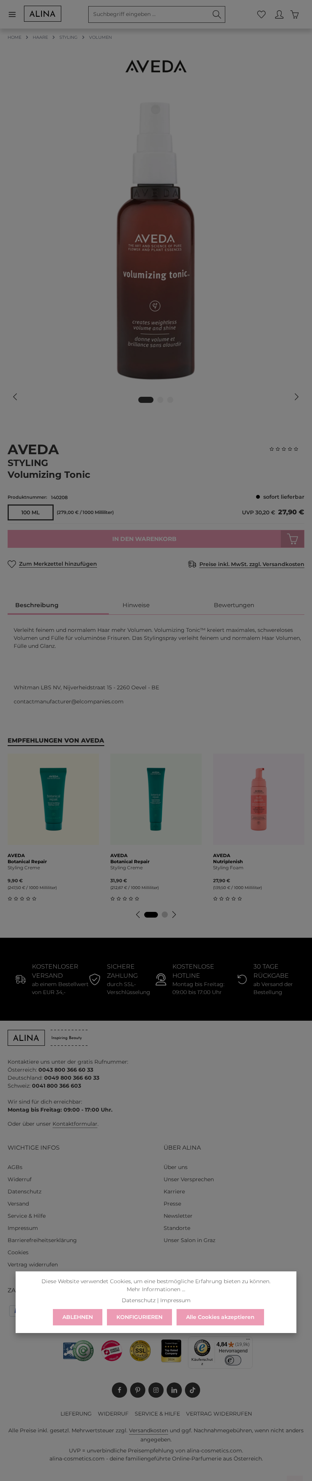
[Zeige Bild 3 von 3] (170, 400)
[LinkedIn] (174, 1390)
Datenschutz (24, 1191)
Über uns (176, 1167)
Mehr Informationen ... (156, 1289)
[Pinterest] (137, 1390)
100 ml (30, 512)
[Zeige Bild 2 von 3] (161, 400)
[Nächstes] (296, 397)
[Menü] (16, 14)
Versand (18, 1203)
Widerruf (20, 1179)
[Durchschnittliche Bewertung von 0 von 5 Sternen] (286, 449)
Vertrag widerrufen (33, 1264)
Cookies (18, 1252)
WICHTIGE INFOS (33, 1147)
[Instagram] (156, 1390)
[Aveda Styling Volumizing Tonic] (156, 241)
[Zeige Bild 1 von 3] (146, 400)
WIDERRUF (113, 1413)
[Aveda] (156, 66)
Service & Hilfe (27, 1215)
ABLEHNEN (77, 1317)
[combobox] (148, 14)
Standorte (177, 1228)
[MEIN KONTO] (279, 14)
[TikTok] (192, 1390)
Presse (172, 1203)
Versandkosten (148, 1430)
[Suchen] (217, 14)
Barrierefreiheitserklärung (42, 1240)
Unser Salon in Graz (189, 1240)
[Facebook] (119, 1390)
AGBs (15, 1167)
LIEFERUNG (76, 1413)
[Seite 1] (151, 915)
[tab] (58, 605)
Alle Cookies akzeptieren (220, 1317)
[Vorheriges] (16, 397)
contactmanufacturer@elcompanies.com (69, 701)
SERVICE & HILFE (157, 1413)
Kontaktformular (75, 1123)
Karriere (174, 1191)
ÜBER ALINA (182, 1147)
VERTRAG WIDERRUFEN (219, 1413)
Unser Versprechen (189, 1179)
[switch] (233, 1360)
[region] (156, 252)
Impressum (23, 1228)
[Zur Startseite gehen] (42, 14)
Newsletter (178, 1215)
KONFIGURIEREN (139, 1317)
